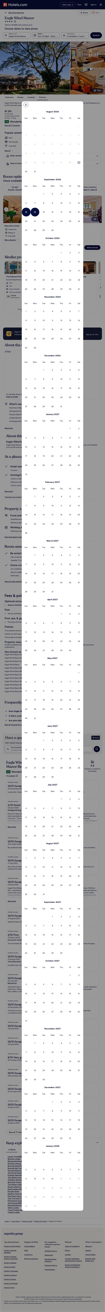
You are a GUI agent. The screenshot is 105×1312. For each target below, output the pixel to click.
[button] (78, 126)
